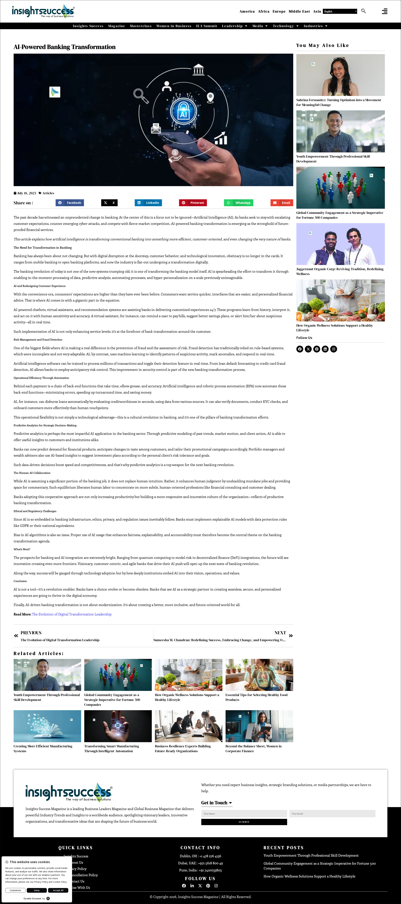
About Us (76, 862)
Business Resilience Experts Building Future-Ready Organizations (183, 748)
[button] (363, 11)
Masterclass (141, 26)
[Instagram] (333, 349)
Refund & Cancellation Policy (76, 874)
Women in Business (174, 26)
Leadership (232, 26)
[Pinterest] (316, 349)
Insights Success (88, 26)
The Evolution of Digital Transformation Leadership (72, 614)
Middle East (299, 11)
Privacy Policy (76, 868)
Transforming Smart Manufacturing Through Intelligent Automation (111, 748)
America (247, 11)
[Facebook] (299, 349)
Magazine (116, 26)
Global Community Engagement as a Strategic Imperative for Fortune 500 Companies (112, 699)
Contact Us (76, 881)
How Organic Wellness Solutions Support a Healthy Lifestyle (309, 876)
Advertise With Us (76, 887)
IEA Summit (206, 26)
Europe (279, 11)
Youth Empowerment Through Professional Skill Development (311, 855)
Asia (317, 11)
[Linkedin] (325, 349)
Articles (48, 193)
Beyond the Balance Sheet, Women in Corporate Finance (254, 748)
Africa (264, 11)
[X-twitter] (308, 349)
